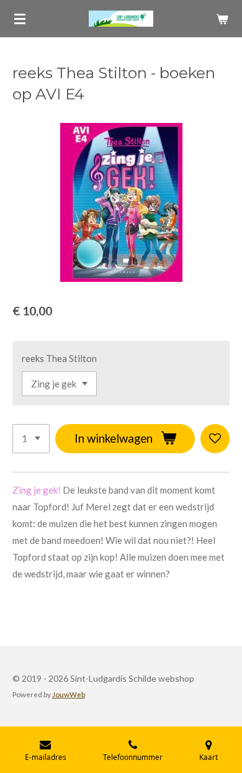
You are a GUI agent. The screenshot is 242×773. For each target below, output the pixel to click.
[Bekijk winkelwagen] (222, 18)
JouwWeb (68, 694)
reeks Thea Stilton (59, 358)
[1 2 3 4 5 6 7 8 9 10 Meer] (31, 438)
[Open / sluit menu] (20, 18)
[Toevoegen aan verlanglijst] (215, 438)
